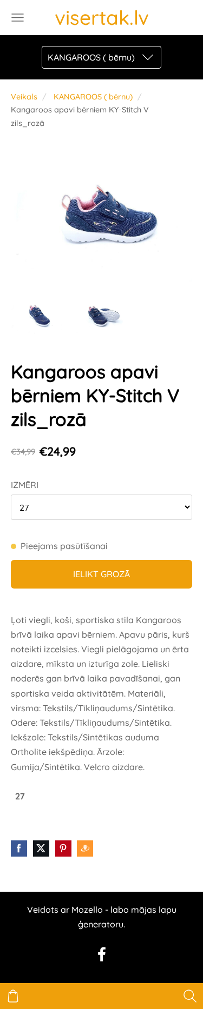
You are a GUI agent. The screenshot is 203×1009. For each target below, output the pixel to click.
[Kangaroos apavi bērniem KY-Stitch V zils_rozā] (37, 313)
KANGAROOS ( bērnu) (93, 97)
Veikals (24, 97)
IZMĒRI (24, 484)
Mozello (87, 909)
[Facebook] (102, 954)
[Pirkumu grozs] (13, 996)
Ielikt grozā (101, 574)
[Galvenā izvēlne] (17, 17)
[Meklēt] (190, 996)
